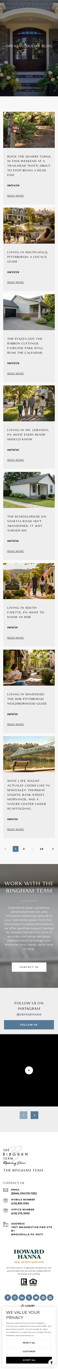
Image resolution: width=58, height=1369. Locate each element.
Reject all (29, 1343)
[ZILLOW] (50, 1297)
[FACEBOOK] (8, 1297)
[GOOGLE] (43, 1297)
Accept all (29, 1360)
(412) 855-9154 (20, 1203)
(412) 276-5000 (20, 1213)
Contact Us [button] (29, 967)
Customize (29, 1351)
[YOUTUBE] (36, 1297)
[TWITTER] (29, 1297)
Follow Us (29, 1024)
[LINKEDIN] (22, 1297)
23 (42, 848)
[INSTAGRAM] (15, 1297)
